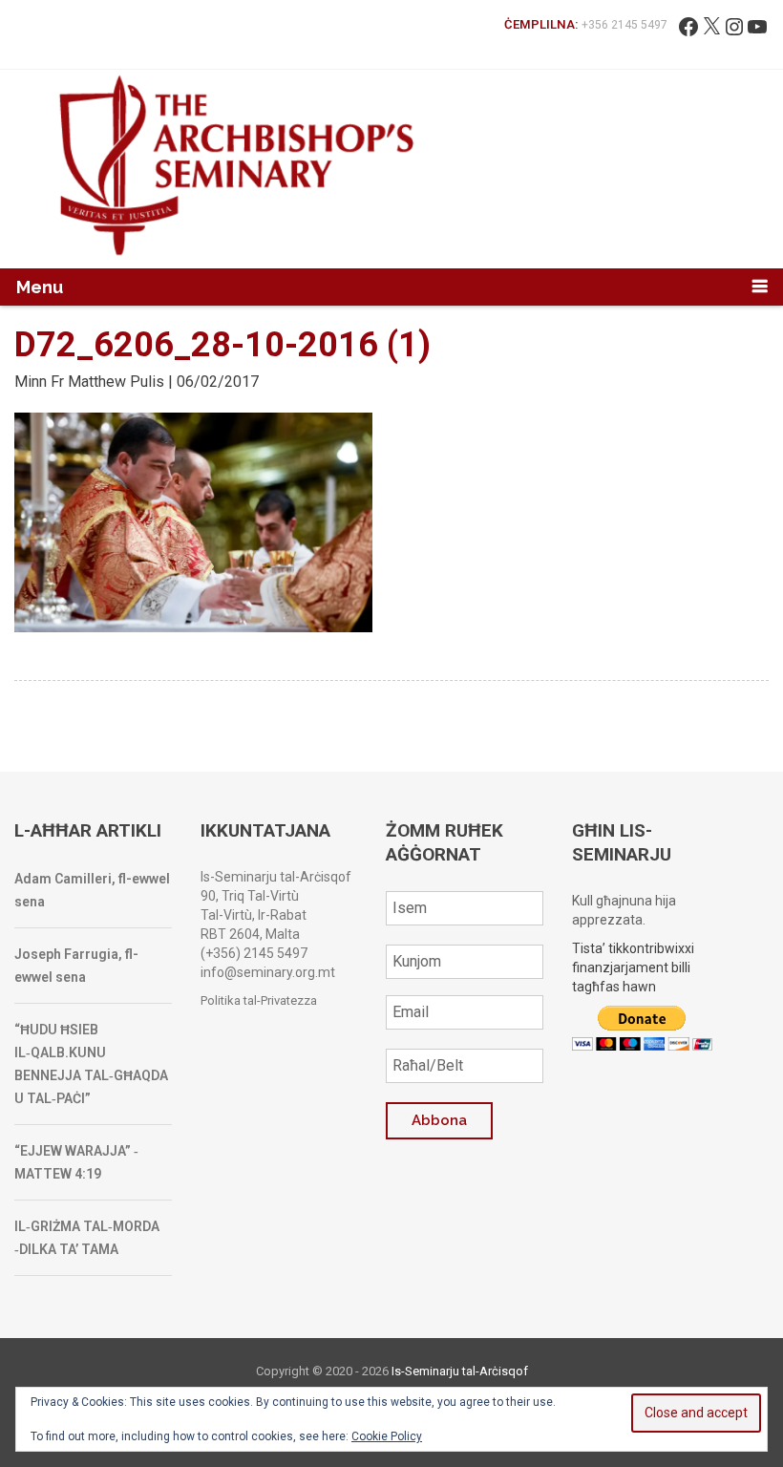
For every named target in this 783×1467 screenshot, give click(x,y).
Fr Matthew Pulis (107, 381)
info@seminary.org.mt (268, 972)
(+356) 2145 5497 (254, 953)
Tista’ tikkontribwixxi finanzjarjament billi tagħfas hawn (633, 967)
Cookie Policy (386, 1436)
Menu (39, 287)
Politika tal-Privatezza (259, 1000)
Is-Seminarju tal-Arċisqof (460, 1371)
